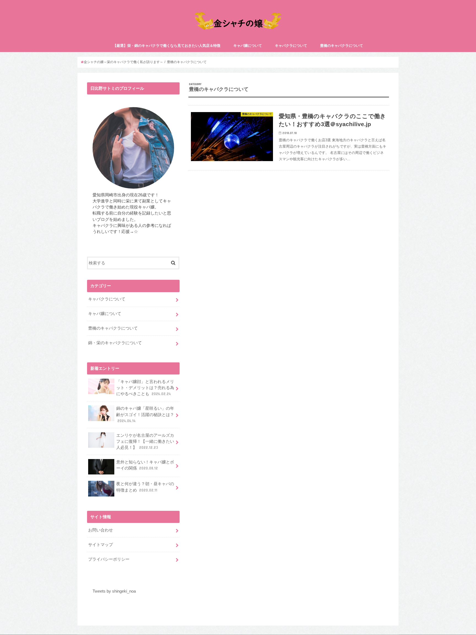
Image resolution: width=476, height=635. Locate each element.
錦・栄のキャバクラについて (115, 343)
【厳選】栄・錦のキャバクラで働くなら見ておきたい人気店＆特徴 (166, 46)
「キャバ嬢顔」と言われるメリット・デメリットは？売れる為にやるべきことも (145, 387)
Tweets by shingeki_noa (114, 591)
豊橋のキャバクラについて (341, 46)
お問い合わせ (100, 530)
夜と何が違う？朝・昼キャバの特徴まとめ (145, 487)
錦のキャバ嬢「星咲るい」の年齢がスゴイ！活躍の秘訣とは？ (145, 414)
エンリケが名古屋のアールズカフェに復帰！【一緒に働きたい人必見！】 (145, 441)
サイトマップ (100, 544)
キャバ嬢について (247, 46)
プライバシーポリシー (108, 559)
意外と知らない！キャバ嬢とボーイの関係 (145, 465)
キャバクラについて (291, 46)
